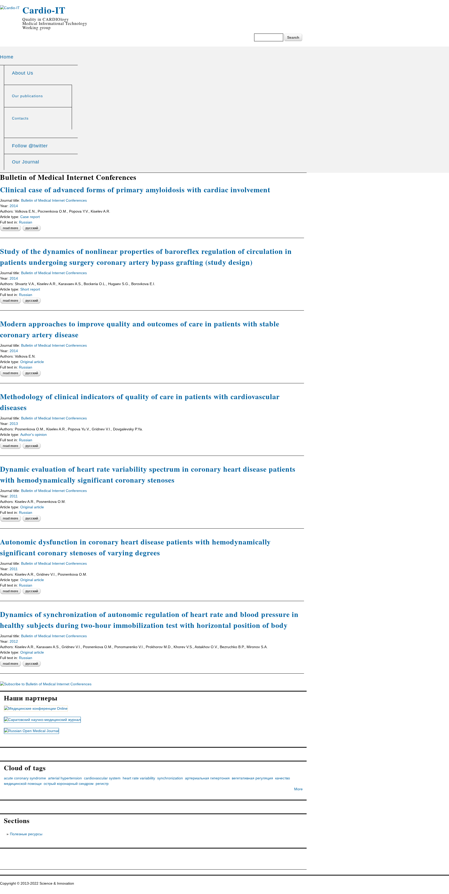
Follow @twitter (30, 145)
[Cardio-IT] (10, 8)
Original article (32, 362)
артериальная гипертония (207, 778)
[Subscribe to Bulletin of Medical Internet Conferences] (45, 684)
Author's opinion (33, 434)
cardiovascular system (102, 778)
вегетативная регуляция (252, 778)
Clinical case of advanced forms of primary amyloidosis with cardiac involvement (135, 189)
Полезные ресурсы (26, 834)
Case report (30, 217)
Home (7, 57)
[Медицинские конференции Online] (36, 709)
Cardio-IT (43, 10)
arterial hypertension (65, 778)
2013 (14, 424)
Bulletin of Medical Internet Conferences (54, 200)
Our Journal (25, 162)
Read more (12, 228)
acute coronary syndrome (25, 778)
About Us (22, 73)
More (298, 789)
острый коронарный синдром (69, 783)
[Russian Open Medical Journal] (31, 731)
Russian (25, 222)
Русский (31, 228)
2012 (14, 641)
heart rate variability (139, 778)
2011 (14, 496)
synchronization (170, 778)
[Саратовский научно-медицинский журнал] (42, 720)
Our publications (27, 96)
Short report (30, 289)
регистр (102, 783)
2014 (14, 206)
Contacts (20, 118)
